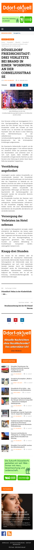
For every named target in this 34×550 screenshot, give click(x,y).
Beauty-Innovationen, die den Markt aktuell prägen (16, 513)
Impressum (5, 543)
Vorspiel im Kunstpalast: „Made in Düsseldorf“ (21, 379)
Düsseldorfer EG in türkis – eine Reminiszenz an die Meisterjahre (21, 389)
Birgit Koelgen (17, 382)
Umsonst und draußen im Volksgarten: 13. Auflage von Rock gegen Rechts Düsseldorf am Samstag (21, 435)
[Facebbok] (3, 533)
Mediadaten (16, 544)
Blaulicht (4, 39)
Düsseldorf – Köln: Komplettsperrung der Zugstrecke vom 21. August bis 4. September (21, 412)
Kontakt (28, 543)
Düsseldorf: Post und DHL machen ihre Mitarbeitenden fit (21, 446)
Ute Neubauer (17, 374)
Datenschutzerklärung (17, 543)
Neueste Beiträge (9, 361)
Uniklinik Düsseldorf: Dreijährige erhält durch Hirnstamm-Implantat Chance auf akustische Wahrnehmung (21, 423)
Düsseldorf (10, 39)
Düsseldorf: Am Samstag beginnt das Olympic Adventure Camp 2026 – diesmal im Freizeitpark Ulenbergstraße (21, 400)
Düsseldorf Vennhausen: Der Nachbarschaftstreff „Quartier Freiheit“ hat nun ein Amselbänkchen (20, 368)
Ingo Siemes (16, 392)
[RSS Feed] (9, 533)
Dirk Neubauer (9, 80)
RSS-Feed (11, 547)
